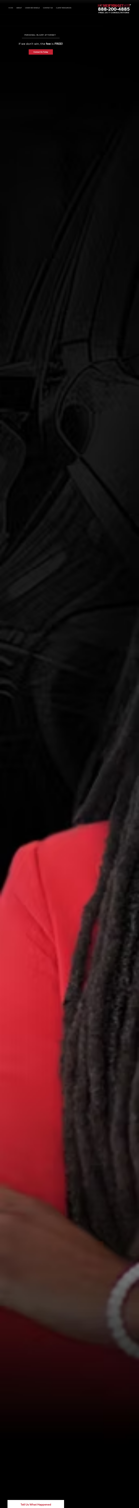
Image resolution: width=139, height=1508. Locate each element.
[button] (32, 8)
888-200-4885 (114, 9)
